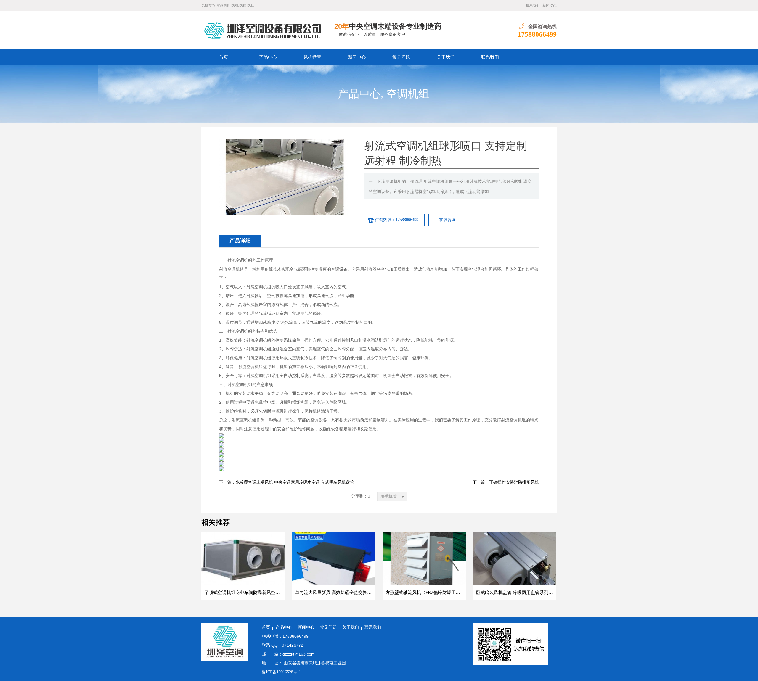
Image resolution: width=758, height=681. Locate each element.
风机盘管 (312, 57)
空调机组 (407, 94)
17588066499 (537, 34)
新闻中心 (357, 57)
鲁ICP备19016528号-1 (281, 672)
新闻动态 (549, 5)
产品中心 (268, 57)
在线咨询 (447, 220)
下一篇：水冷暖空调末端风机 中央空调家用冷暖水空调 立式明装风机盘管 (286, 482)
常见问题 (401, 57)
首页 (223, 57)
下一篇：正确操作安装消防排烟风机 (506, 482)
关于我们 (446, 57)
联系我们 (533, 5)
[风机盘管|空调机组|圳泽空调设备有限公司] (264, 30)
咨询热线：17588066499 (396, 220)
